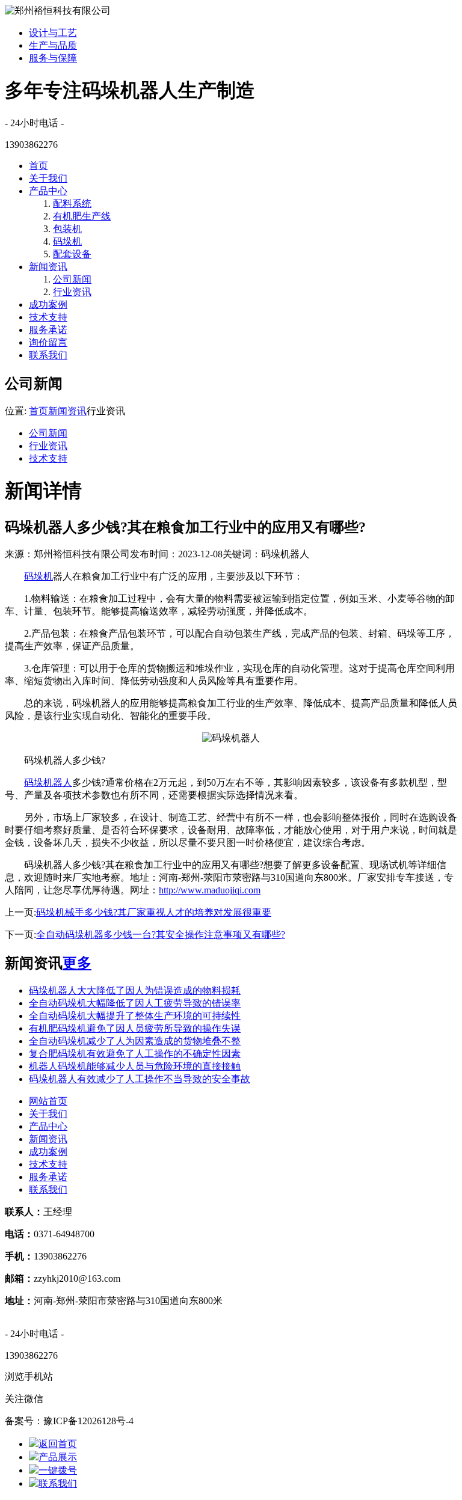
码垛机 (67, 241)
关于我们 (48, 178)
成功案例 (48, 304)
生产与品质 (53, 45)
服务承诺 (48, 330)
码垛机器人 (48, 782)
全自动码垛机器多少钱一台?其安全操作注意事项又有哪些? (160, 934)
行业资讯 (72, 292)
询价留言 (48, 342)
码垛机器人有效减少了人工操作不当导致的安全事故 (139, 1079)
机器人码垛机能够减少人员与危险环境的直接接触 (135, 1066)
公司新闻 (72, 279)
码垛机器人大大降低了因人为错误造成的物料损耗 (135, 990)
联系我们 (48, 355)
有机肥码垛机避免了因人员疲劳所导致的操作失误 (135, 1028)
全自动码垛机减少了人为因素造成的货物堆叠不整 (135, 1041)
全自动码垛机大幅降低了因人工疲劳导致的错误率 (135, 1003)
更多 (77, 963)
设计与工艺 (53, 33)
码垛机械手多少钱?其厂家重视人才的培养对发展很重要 (153, 912)
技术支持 (48, 317)
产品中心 (48, 191)
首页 (38, 166)
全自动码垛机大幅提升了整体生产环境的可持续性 (135, 1016)
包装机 (67, 229)
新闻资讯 (48, 267)
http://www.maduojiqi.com (209, 890)
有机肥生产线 (82, 216)
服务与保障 (53, 58)
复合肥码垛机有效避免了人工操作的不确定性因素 (135, 1053)
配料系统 (72, 203)
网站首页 (48, 1101)
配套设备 (72, 254)
